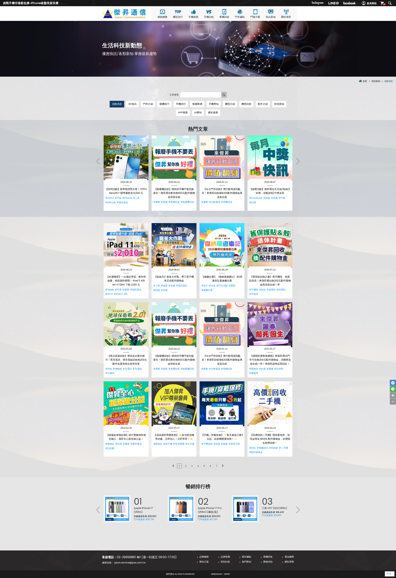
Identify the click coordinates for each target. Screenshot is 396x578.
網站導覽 (289, 561)
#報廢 (164, 202)
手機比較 (209, 17)
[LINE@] (333, 3)
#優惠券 (253, 373)
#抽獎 (266, 198)
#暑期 (231, 285)
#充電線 (137, 368)
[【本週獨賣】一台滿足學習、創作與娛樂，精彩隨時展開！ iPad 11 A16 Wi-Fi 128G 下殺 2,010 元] (126, 245)
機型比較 (246, 104)
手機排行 (181, 104)
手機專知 (214, 104)
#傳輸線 (117, 368)
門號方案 (255, 17)
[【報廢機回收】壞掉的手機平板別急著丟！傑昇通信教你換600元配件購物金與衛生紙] (174, 157)
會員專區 (372, 3)
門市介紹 (148, 104)
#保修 (216, 443)
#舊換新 (273, 447)
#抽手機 (167, 443)
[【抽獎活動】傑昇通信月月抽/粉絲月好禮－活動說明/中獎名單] (270, 157)
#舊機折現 (262, 447)
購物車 (384, 4)
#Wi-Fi (109, 294)
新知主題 (204, 561)
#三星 (136, 198)
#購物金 (253, 368)
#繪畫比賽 (207, 290)
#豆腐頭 (109, 373)
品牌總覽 (204, 556)
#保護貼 (281, 289)
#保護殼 (271, 289)
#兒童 (212, 285)
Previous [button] (98, 161)
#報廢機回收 (187, 202)
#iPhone (127, 198)
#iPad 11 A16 (120, 294)
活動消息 (117, 104)
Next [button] (298, 161)
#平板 (118, 198)
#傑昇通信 (122, 202)
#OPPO (109, 198)
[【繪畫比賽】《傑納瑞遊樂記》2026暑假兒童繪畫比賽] (222, 245)
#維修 (224, 443)
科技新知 (279, 104)
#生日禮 (189, 443)
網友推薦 (213, 112)
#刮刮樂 (109, 448)
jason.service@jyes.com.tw (130, 562)
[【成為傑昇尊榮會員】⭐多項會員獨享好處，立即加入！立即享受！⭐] (174, 403)
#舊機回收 (174, 202)
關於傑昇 (286, 17)
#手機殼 (253, 289)
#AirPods (110, 202)
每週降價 (197, 104)
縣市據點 (246, 556)
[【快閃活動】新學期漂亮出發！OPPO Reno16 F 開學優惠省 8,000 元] (126, 157)
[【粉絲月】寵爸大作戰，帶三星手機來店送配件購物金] (174, 245)
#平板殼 (253, 294)
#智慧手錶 (234, 443)
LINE (393, 389)
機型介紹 (230, 104)
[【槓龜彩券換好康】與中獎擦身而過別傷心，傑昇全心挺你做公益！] (126, 403)
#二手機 (283, 447)
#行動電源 (214, 202)
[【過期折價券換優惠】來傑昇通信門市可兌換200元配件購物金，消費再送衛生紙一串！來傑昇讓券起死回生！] (270, 324)
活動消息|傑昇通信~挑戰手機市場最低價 (130, 17)
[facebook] (349, 3)
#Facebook (256, 198)
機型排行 (178, 17)
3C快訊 (132, 104)
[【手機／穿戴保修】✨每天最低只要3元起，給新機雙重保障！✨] (222, 403)
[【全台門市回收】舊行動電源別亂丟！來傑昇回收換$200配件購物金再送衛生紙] (222, 157)
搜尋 (390, 3)
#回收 (262, 289)
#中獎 (281, 198)
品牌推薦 (225, 556)
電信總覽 (289, 556)
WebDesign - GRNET (220, 574)
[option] (126, 173)
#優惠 (156, 202)
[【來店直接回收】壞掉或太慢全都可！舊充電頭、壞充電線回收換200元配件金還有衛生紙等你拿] (126, 324)
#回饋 (156, 290)
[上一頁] (173, 466)
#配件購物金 (256, 452)
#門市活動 (222, 285)
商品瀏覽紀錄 (393, 395)
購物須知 (268, 561)
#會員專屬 (178, 443)
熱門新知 (246, 561)
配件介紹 (263, 104)
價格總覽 (162, 17)
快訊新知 (271, 17)
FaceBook (393, 383)
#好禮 (252, 202)
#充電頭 (127, 368)
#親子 (204, 285)
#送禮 (164, 290)
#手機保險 (207, 443)
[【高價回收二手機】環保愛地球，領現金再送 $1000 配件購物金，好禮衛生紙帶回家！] (270, 403)
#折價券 (278, 368)
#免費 (171, 285)
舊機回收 (224, 17)
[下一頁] (222, 466)
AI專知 (198, 112)
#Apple (109, 289)
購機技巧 (164, 104)
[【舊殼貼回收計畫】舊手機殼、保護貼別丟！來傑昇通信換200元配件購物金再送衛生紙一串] (270, 245)
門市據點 (240, 17)
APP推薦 (183, 112)
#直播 (274, 198)
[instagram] (318, 3)
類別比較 (225, 561)
